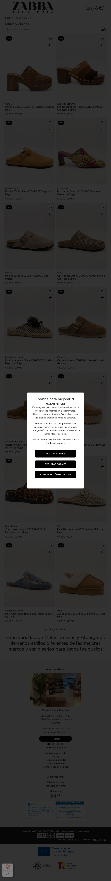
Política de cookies (55, 443)
